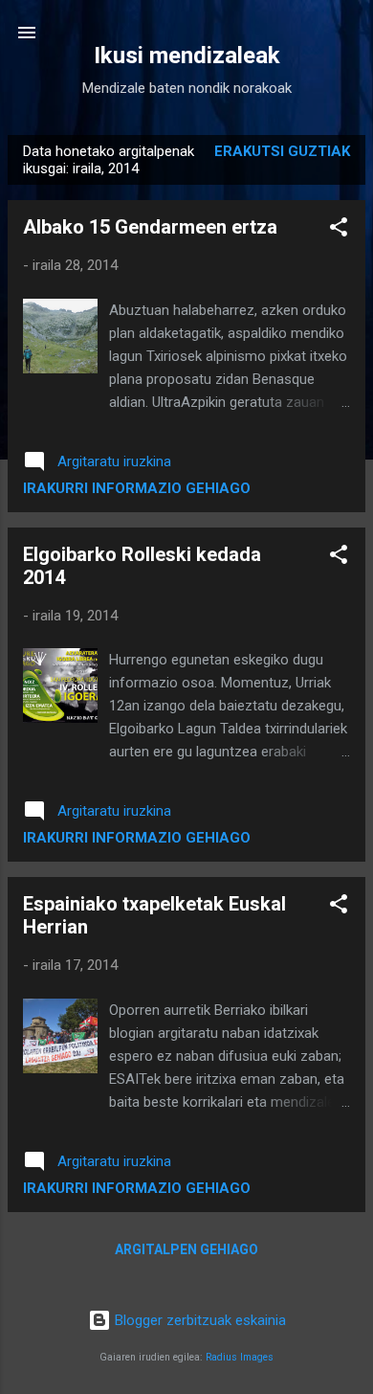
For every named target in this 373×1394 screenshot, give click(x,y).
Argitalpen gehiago (186, 1249)
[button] (338, 230)
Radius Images (240, 1357)
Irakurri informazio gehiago (137, 488)
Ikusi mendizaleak (187, 55)
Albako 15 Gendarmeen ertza (150, 226)
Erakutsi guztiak (282, 151)
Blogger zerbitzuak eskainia (198, 1320)
